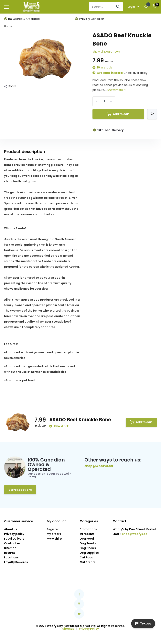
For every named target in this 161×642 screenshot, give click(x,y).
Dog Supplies (89, 553)
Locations (11, 557)
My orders (54, 534)
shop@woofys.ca (98, 466)
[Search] (118, 6)
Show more (115, 90)
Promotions (88, 529)
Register (53, 529)
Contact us (12, 543)
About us (10, 529)
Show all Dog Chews (106, 52)
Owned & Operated (24, 19)
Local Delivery (14, 539)
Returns (9, 553)
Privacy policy (14, 534)
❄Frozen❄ (87, 534)
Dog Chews (88, 548)
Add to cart (121, 114)
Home (8, 26)
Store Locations (20, 490)
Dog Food (87, 539)
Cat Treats (87, 562)
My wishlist (54, 539)
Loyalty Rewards (16, 562)
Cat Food (86, 557)
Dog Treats (88, 543)
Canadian (91, 19)
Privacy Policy (89, 629)
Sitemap (10, 548)
